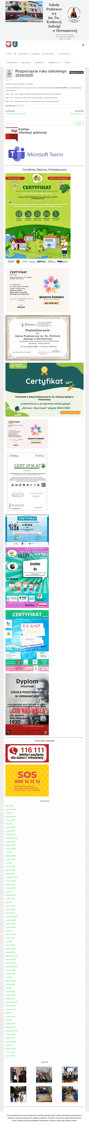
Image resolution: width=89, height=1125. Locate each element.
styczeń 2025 (10, 866)
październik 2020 (11, 966)
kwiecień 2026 (10, 816)
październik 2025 (11, 838)
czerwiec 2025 (10, 848)
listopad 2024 (10, 873)
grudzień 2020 (10, 963)
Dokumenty (12, 62)
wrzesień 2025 (10, 841)
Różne (67, 62)
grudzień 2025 (10, 831)
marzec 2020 (10, 984)
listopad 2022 (10, 952)
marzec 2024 (10, 898)
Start (9, 54)
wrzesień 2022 (10, 959)
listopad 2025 (10, 834)
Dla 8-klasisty (48, 54)
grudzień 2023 (10, 909)
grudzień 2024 (10, 870)
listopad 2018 (10, 1027)
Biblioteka (26, 62)
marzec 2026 (10, 820)
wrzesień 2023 (10, 920)
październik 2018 (11, 1031)
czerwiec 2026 (10, 809)
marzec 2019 (10, 1016)
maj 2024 (8, 891)
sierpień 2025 (10, 845)
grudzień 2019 (10, 995)
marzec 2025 (10, 859)
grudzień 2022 (10, 948)
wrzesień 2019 (10, 1006)
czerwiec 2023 (10, 927)
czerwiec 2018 (10, 1041)
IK (11, 80)
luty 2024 (8, 902)
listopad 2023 (10, 913)
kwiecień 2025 (10, 856)
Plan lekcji (23, 54)
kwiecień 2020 (10, 981)
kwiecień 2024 (10, 895)
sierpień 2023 (10, 923)
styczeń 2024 (10, 906)
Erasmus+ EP (54, 62)
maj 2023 (8, 931)
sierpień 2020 (10, 973)
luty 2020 (8, 988)
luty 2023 (8, 941)
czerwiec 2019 (10, 1009)
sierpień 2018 (10, 1038)
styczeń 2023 (10, 945)
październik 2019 (11, 1002)
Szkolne (21, 106)
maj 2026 (8, 813)
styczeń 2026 (10, 827)
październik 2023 (11, 916)
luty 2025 (8, 863)
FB (15, 54)
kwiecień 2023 (10, 934)
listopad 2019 (10, 998)
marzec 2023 (10, 938)
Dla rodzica (64, 54)
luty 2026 (8, 823)
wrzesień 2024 (10, 881)
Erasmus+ (39, 62)
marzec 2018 (10, 1052)
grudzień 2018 (10, 1023)
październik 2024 (11, 877)
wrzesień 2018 (10, 1034)
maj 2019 (8, 1013)
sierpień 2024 (10, 884)
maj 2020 (8, 977)
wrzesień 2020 (10, 970)
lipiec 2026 (9, 806)
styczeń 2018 (10, 1056)
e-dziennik (35, 54)
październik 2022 (11, 956)
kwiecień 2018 (10, 1048)
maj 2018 (8, 1045)
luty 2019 (8, 1020)
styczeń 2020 (10, 991)
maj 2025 (8, 852)
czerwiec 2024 (10, 888)
